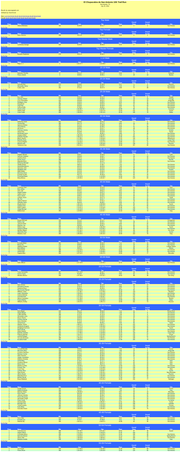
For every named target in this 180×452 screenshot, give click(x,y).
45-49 (31, 16)
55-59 (33, 18)
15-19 (9, 16)
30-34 (20, 16)
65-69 (39, 16)
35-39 (24, 16)
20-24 (12, 16)
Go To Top (4, 27)
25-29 (16, 16)
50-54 (35, 16)
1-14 (5, 16)
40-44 (27, 16)
